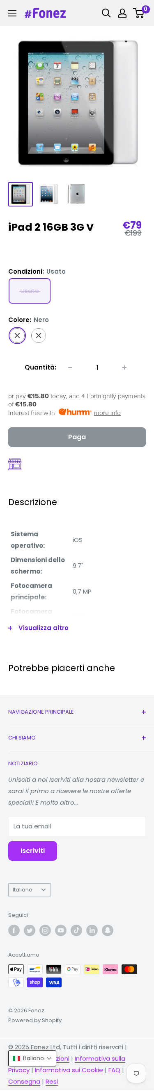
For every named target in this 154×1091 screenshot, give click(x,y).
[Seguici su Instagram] (45, 930)
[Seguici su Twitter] (29, 930)
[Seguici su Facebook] (14, 930)
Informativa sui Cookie (69, 1070)
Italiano (22, 889)
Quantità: (40, 367)
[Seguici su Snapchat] (107, 930)
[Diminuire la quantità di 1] (70, 367)
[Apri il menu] (12, 13)
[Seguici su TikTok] (76, 930)
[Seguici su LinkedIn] (92, 930)
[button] (32, 1058)
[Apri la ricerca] (106, 13)
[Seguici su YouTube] (61, 930)
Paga (77, 437)
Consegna (24, 1081)
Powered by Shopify (35, 1020)
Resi (52, 1081)
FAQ (114, 1070)
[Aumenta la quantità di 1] (124, 367)
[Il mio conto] (122, 13)
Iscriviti (33, 850)
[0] (139, 13)
